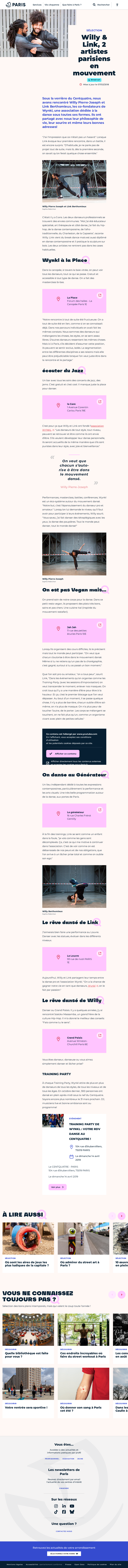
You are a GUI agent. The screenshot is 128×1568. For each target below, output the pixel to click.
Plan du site (115, 1564)
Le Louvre (73, 955)
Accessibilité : (44, 1564)
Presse (68, 1564)
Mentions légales (15, 1564)
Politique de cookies (97, 1564)
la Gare (71, 403)
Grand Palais (74, 1037)
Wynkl (92, 985)
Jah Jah (71, 627)
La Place (72, 297)
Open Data (79, 1564)
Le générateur (75, 812)
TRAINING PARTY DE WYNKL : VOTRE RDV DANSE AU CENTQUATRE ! (84, 1132)
